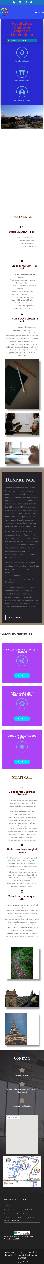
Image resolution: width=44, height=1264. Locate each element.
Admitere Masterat (22, 80)
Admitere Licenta (22, 61)
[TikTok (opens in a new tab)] (30, 2)
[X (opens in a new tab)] (14, 2)
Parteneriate (31, 1252)
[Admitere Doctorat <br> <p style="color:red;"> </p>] (22, 91)
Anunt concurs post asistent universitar (18, 1214)
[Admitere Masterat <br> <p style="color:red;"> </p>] (22, 72)
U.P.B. (20, 1252)
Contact (8, 1255)
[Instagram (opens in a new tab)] (25, 2)
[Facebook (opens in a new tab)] (20, 2)
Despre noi (10, 1252)
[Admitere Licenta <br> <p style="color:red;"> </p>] (22, 52)
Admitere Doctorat (22, 100)
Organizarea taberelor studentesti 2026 (18, 1210)
